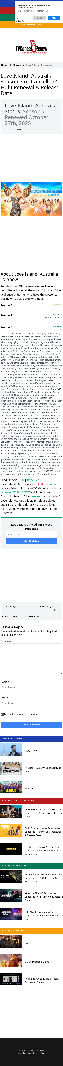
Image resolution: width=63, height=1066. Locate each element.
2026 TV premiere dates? (17, 505)
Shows (17, 65)
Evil (26, 943)
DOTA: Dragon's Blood (37, 961)
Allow (54, 17)
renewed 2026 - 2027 (14, 492)
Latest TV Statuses (25, 1053)
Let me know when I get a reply (21, 714)
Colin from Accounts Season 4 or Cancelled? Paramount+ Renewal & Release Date (43, 832)
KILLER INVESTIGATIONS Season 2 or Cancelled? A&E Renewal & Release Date (43, 878)
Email (4, 698)
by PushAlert (20, 21)
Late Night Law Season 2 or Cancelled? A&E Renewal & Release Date (44, 915)
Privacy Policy (39, 1053)
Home (4, 65)
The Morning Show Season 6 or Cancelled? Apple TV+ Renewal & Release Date (42, 850)
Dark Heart (31, 751)
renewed (53, 484)
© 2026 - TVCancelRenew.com (31, 1050)
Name (5, 681)
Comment (6, 641)
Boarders (30, 788)
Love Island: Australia (39, 65)
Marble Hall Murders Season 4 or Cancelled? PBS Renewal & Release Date (44, 813)
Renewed (33, 480)
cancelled (36, 484)
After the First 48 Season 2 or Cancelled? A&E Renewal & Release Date (44, 897)
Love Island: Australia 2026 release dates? (29, 500)
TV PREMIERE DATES (31, 24)
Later (39, 17)
